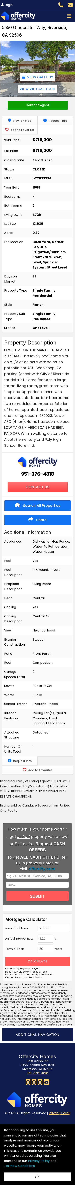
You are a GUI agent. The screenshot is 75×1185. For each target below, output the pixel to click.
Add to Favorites (22, 130)
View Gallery (40, 77)
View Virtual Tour (37, 89)
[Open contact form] (70, 4)
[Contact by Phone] (60, 4)
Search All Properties (41, 505)
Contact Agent (37, 105)
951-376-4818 (37, 474)
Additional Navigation (37, 1034)
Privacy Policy (59, 1113)
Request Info (57, 121)
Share (41, 519)
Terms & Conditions (19, 1166)
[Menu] (69, 15)
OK (37, 1176)
